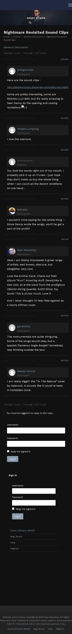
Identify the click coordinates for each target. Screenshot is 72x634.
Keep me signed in (20, 451)
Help (12, 542)
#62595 (64, 360)
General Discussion (16, 47)
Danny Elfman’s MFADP (22, 530)
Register (14, 548)
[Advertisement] (34, 578)
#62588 (64, 118)
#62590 (64, 199)
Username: (13, 425)
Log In (12, 459)
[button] (70, 5)
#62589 (64, 150)
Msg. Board (16, 536)
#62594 (64, 315)
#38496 (64, 59)
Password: (12, 438)
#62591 (64, 239)
